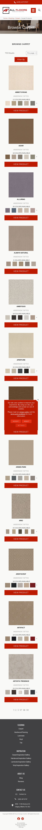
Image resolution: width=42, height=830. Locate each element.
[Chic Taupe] (26, 103)
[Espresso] (26, 371)
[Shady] (27, 264)
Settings (21, 425)
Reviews (21, 781)
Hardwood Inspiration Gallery (21, 758)
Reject (26, 421)
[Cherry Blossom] (33, 585)
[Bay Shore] (26, 531)
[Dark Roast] (20, 317)
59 (27, 710)
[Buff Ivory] (21, 345)
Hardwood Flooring (21, 732)
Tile (21, 743)
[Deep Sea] (33, 692)
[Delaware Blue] (33, 103)
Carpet (17, 18)
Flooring (11, 18)
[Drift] (26, 478)
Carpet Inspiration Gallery (21, 755)
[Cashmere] (26, 585)
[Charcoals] (14, 317)
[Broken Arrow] (33, 531)
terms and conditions (18, 414)
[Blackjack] (14, 585)
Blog (21, 778)
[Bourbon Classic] (21, 131)
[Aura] (21, 77)
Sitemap (21, 827)
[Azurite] (14, 210)
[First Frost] (26, 317)
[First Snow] (33, 371)
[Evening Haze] (33, 478)
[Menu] (33, 10)
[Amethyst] (21, 185)
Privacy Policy (21, 825)
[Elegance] (26, 157)
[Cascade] (20, 585)
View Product (21, 111)
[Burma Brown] (14, 692)
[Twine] (33, 264)
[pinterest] (22, 818)
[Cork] (15, 264)
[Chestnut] (21, 399)
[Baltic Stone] (21, 666)
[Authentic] (21, 452)
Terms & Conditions (21, 824)
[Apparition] (20, 531)
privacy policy (24, 412)
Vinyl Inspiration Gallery (21, 765)
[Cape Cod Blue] (20, 371)
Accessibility (21, 823)
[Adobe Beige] (21, 506)
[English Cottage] (33, 157)
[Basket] (21, 238)
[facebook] (18, 818)
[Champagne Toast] (14, 157)
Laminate (21, 736)
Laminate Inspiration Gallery (21, 762)
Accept (16, 421)
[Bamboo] (14, 103)
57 (21, 710)
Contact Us (22, 794)
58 (24, 710)
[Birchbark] (26, 210)
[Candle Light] (20, 692)
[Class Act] (20, 157)
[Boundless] (20, 103)
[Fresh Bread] (33, 317)
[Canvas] (21, 292)
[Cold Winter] (26, 692)
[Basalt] (20, 210)
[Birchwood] (21, 559)
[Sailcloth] (21, 264)
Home (5, 18)
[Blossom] (33, 210)
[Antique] (14, 531)
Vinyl (21, 739)
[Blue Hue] (14, 478)
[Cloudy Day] (20, 478)
